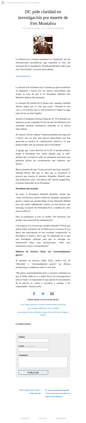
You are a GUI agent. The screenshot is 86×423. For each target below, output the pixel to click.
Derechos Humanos (55, 28)
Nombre (21, 337)
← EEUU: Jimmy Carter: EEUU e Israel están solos (29, 391)
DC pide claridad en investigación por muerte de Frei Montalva (43, 17)
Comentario (23, 355)
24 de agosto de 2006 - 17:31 (33, 28)
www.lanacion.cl (23, 76)
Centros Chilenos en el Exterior (23, 3)
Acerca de (25, 418)
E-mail (26, 346)
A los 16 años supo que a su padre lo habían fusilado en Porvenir (43, 304)
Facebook (34, 293)
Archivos (43, 418)
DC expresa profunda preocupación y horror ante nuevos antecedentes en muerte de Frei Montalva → (57, 393)
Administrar (61, 418)
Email (52, 293)
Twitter (43, 293)
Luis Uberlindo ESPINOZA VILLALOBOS (43, 308)
